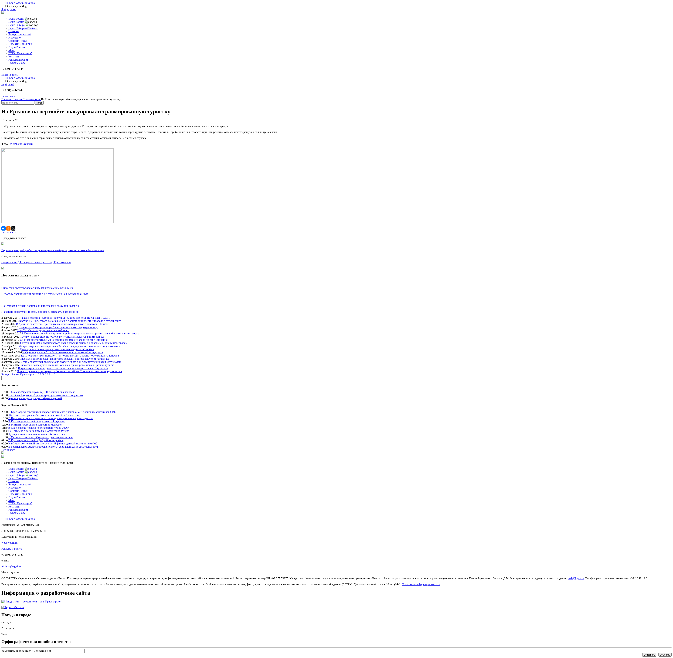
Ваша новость (9, 74)
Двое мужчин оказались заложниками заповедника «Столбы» (57, 349)
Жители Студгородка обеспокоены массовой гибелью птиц (44, 415)
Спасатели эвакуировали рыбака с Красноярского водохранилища (58, 327)
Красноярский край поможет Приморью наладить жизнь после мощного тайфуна (70, 355)
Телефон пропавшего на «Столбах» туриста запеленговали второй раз (62, 336)
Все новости (8, 449)
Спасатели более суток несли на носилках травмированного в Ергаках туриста (66, 365)
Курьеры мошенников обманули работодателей (36, 434)
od (14, 9)
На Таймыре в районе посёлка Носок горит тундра (38, 430)
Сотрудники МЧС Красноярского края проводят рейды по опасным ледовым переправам (73, 342)
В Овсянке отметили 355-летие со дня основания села (40, 437)
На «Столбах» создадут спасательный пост (43, 330)
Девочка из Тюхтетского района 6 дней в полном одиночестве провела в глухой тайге (69, 320)
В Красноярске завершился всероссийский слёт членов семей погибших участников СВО (62, 411)
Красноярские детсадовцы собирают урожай (35, 398)
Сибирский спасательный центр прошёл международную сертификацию (64, 339)
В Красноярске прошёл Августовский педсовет (36, 421)
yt (8, 9)
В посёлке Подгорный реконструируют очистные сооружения (45, 395)
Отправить (649, 654)
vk (5, 9)
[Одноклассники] (8, 228)
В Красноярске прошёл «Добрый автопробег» (35, 440)
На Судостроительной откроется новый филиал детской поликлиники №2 (52, 443)
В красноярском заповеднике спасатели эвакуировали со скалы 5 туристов (63, 368)
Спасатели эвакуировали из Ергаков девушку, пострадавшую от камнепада (64, 358)
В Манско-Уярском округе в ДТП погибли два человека (41, 391)
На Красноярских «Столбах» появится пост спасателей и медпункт (62, 352)
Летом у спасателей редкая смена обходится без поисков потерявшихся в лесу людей (70, 361)
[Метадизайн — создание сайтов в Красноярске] (30, 601)
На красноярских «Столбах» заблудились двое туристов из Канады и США (64, 317)
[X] (13, 228)
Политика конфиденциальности (421, 584)
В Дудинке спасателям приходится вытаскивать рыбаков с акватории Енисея (62, 324)
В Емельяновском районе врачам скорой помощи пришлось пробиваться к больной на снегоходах (80, 333)
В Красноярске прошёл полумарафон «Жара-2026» (38, 427)
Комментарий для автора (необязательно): (26, 650)
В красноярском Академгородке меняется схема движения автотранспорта (53, 446)
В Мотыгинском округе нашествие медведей (35, 424)
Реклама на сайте (11, 548)
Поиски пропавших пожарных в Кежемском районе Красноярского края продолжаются (69, 371)
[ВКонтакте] (3, 228)
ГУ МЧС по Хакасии (20, 143)
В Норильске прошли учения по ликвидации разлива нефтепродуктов (50, 418)
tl (2, 9)
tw (11, 9)
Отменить (665, 654)
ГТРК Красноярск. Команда (18, 2)
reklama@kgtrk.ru (11, 566)
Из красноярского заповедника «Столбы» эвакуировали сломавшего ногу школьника (70, 346)
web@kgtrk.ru (9, 542)
